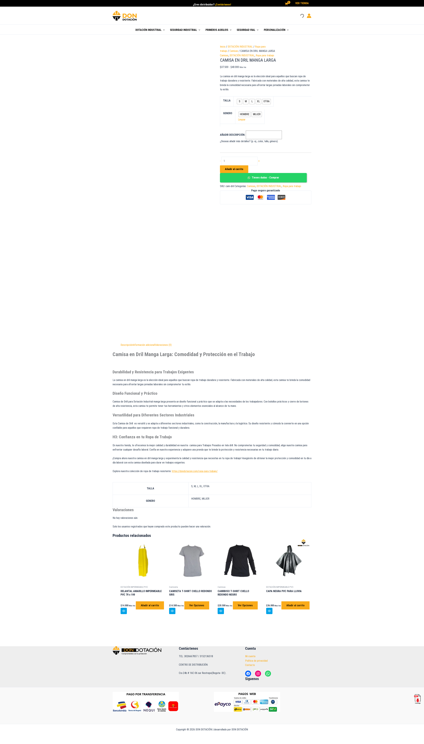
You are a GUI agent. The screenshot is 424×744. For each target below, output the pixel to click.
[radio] (239, 101)
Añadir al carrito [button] (150, 605)
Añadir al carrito (234, 169)
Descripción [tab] (127, 344)
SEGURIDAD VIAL (246, 29)
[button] (163, 29)
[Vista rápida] (124, 611)
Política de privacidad (256, 660)
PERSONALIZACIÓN (274, 29)
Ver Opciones (196, 605)
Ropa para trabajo (265, 55)
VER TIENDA (302, 3)
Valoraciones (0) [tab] (163, 344)
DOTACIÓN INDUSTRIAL (148, 29)
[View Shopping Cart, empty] (286, 4)
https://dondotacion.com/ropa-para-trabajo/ (195, 471)
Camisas (234, 51)
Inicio (222, 46)
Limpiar (241, 119)
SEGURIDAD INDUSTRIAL (183, 29)
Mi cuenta (250, 656)
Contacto (250, 665)
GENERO (227, 113)
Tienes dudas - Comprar (265, 177)
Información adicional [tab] (144, 344)
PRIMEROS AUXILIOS (217, 29)
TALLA (227, 100)
